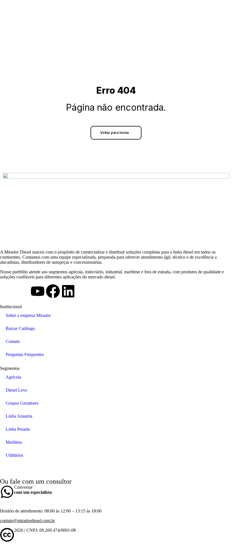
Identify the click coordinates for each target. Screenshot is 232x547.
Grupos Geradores (22, 403)
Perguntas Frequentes (25, 354)
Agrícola (13, 377)
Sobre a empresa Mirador (28, 315)
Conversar (33, 490)
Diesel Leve (16, 390)
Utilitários (14, 455)
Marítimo (14, 442)
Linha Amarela (19, 416)
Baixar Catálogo (20, 328)
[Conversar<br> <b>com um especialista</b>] (7, 492)
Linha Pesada (18, 429)
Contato (13, 341)
